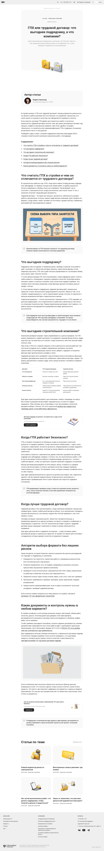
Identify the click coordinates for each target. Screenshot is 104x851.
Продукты (6, 823)
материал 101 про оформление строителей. (38, 596)
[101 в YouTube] (83, 830)
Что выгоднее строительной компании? (38, 152)
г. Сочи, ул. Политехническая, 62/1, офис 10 (89, 826)
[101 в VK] (79, 830)
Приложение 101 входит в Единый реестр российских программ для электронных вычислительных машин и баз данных (34, 846)
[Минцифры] (9, 846)
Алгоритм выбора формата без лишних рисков (41, 162)
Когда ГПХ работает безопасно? (35, 156)
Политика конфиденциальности (46, 821)
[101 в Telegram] (88, 830)
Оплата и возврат (43, 836)
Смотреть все (77, 742)
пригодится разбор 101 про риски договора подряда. (41, 641)
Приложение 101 (7, 818)
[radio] (93, 2)
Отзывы (5, 826)
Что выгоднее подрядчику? (33, 149)
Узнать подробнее (31, 425)
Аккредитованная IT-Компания (46, 818)
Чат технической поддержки (85, 821)
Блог (4, 828)
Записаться (29, 710)
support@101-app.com (83, 823)
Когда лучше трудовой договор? (35, 159)
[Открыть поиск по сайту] (58, 2)
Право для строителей (55, 18)
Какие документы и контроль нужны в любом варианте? (45, 166)
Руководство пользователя (10, 821)
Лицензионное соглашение (45, 823)
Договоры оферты (43, 826)
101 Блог (44, 18)
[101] (2, 2)
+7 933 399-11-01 (82, 818)
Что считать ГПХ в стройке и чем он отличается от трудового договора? (50, 145)
